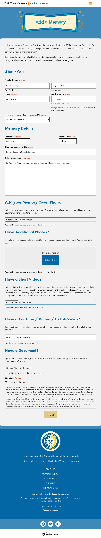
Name (11, 94)
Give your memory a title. (19, 147)
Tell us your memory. (17, 158)
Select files (50, 260)
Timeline (50, 469)
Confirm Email (56, 90)
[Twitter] (50, 524)
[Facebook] (43, 524)
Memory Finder (50, 478)
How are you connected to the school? (25, 115)
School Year (68, 136)
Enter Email (9, 90)
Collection (13, 136)
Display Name (61, 94)
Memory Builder (50, 474)
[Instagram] (58, 524)
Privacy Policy (50, 488)
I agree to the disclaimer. (17, 382)
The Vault (50, 483)
